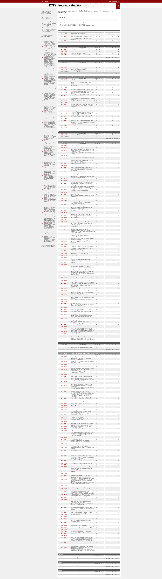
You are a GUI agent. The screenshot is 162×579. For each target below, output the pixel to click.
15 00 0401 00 (64, 223)
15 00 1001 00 (64, 303)
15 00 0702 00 (64, 268)
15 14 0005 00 (64, 89)
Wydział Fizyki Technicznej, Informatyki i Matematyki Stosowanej (47, 26)
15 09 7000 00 (64, 565)
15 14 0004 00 (64, 87)
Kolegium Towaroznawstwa (47, 35)
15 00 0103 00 (64, 150)
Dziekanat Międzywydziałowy (48, 246)
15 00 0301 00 (64, 219)
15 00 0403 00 (64, 227)
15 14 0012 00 (64, 104)
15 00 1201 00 (64, 314)
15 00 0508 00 (64, 246)
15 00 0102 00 (64, 147)
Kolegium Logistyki (46, 36)
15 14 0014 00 (64, 108)
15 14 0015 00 (64, 111)
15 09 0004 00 (64, 54)
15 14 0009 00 (64, 98)
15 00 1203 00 (64, 318)
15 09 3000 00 (64, 69)
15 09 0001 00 (64, 36)
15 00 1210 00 (64, 333)
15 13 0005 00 (64, 79)
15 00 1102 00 (64, 307)
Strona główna (45, 9)
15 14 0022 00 (64, 127)
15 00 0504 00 (64, 236)
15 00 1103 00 (64, 309)
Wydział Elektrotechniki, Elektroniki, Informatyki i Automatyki (49, 15)
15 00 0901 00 (64, 292)
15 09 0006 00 (64, 51)
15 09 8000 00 (64, 573)
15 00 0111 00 (64, 170)
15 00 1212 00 (64, 338)
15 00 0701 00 (64, 264)
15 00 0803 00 (64, 277)
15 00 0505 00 (64, 238)
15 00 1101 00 (64, 305)
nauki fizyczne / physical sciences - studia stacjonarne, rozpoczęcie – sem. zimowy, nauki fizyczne (50, 196)
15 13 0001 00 (64, 33)
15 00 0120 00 (64, 192)
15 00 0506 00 (64, 241)
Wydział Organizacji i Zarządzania (49, 29)
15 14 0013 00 (64, 106)
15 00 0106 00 (64, 158)
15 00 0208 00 (64, 207)
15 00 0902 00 (64, 294)
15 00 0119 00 (64, 189)
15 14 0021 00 (64, 125)
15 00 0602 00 (64, 252)
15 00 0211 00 (64, 215)
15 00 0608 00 (64, 262)
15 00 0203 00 (64, 198)
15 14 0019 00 (64, 120)
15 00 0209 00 (64, 210)
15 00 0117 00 (64, 183)
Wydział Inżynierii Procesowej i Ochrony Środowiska (48, 31)
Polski (43, 1)
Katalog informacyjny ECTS (114, 1)
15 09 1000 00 (64, 40)
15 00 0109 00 (64, 165)
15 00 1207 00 (64, 326)
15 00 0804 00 (64, 280)
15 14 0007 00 (64, 95)
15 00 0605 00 (64, 255)
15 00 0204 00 (64, 200)
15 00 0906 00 (64, 301)
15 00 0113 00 (64, 174)
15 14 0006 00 (64, 92)
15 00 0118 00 (64, 186)
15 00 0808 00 (64, 290)
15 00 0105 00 (64, 155)
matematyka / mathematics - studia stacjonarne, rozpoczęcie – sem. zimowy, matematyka (49, 164)
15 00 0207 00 (64, 206)
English (46, 1)
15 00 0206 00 (64, 204)
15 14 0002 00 (64, 82)
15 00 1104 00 (64, 311)
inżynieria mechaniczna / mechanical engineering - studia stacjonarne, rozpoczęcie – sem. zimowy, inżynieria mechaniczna (49, 148)
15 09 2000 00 (64, 53)
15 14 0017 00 (64, 116)
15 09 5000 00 (64, 345)
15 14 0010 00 (64, 100)
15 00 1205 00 (64, 321)
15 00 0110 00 (64, 167)
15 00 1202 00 (64, 316)
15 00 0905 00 (64, 299)
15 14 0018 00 (64, 118)
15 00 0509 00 (64, 460)
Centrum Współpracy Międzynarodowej (46, 243)
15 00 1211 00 (64, 336)
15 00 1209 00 (64, 331)
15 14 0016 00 (64, 113)
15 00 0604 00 (64, 253)
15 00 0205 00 (64, 202)
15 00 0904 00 (64, 297)
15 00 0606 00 (64, 257)
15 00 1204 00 (64, 320)
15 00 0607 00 (64, 259)
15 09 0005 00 (64, 49)
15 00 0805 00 (64, 283)
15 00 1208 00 (64, 328)
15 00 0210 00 (64, 212)
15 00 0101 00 (64, 145)
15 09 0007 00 (64, 67)
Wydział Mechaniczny (46, 13)
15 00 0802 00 (64, 274)
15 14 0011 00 (64, 102)
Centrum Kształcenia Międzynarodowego (46, 12)
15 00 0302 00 (64, 221)
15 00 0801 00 (64, 271)
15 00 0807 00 (64, 288)
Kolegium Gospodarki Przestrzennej (46, 33)
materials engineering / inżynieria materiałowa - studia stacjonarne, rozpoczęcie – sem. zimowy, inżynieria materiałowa (50, 177)
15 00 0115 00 (64, 178)
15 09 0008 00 (64, 64)
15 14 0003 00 (64, 85)
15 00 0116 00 (64, 180)
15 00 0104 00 (64, 153)
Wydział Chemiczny (46, 17)
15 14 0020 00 (64, 123)
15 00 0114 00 (64, 176)
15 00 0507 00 (64, 244)
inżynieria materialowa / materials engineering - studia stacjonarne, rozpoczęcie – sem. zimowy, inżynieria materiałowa (50, 137)
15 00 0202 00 (64, 196)
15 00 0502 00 (64, 232)
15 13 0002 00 (64, 34)
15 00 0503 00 (64, 233)
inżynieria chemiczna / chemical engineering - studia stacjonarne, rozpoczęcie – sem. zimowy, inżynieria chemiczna (50, 102)
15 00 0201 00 (64, 194)
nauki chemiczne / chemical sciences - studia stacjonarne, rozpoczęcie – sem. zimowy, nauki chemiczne (50, 182)
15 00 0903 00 (64, 507)
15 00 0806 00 (64, 497)
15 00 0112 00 (64, 171)
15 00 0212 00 (64, 217)
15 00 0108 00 (64, 163)
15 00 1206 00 (64, 324)
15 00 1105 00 (64, 312)
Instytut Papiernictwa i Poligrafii (48, 245)
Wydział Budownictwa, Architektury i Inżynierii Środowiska (49, 24)
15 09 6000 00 (64, 557)
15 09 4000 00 (64, 134)
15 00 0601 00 (64, 250)
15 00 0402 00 (64, 226)
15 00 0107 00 (64, 160)
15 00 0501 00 (64, 229)
